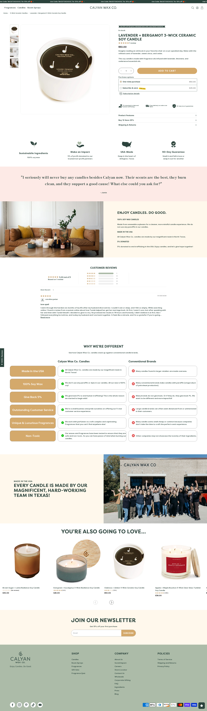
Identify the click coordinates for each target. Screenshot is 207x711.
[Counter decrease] (121, 71)
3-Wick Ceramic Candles (19, 13)
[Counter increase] (131, 71)
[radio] (121, 81)
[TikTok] (33, 704)
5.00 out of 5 (65, 277)
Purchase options (126, 77)
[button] (192, 7)
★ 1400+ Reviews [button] (2, 357)
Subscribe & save (134, 88)
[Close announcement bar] (204, 1)
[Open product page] (27, 560)
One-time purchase (131, 82)
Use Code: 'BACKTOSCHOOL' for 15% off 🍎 (66, 1)
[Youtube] (40, 704)
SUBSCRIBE (128, 633)
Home (5, 13)
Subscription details (131, 94)
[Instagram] (19, 704)
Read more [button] (45, 317)
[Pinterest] (26, 704)
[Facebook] (12, 704)
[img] (46, 296)
